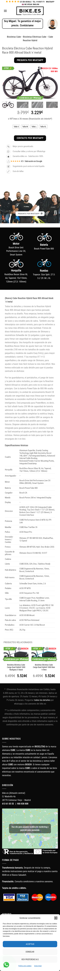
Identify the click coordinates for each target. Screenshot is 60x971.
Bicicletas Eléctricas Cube (34, 36)
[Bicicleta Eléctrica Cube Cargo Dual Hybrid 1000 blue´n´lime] (44, 654)
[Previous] (6, 83)
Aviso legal (38, 966)
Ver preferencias (30, 959)
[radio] (16, 126)
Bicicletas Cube (14, 36)
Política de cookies (24, 966)
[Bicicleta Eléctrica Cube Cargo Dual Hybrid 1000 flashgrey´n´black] (16, 654)
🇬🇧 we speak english (30, 4)
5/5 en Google (25, 2)
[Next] (53, 83)
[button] (55, 918)
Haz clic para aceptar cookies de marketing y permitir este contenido (30, 828)
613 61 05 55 (8, 803)
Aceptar (30, 944)
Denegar (30, 952)
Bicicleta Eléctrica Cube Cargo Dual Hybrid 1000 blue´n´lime (44, 667)
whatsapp (50, 2)
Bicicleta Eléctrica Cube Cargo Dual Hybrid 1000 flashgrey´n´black (16, 667)
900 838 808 (22, 803)
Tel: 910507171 (39, 2)
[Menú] (5, 10)
